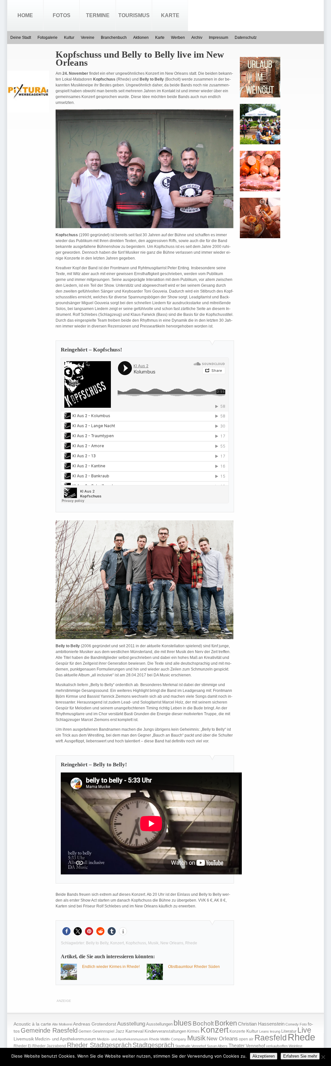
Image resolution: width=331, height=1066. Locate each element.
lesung (275, 1031)
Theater (237, 1045)
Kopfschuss (136, 943)
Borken (226, 1023)
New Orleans (171, 943)
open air (246, 1039)
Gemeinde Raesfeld (49, 1030)
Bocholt (203, 1023)
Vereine (87, 37)
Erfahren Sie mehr (300, 1056)
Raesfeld (270, 1037)
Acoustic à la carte (32, 1024)
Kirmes (193, 1031)
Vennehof (255, 1045)
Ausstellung (131, 1024)
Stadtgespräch (153, 1045)
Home (25, 15)
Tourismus (134, 15)
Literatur (288, 1031)
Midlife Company (173, 1039)
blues (183, 1023)
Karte (170, 15)
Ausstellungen (159, 1024)
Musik (153, 943)
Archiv (196, 37)
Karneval (134, 1031)
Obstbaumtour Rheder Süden (194, 966)
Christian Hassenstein (261, 1024)
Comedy (292, 1024)
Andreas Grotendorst (94, 1024)
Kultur (69, 37)
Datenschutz (246, 37)
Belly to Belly (97, 943)
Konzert (117, 943)
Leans (264, 1031)
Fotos (61, 15)
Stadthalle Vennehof (190, 1046)
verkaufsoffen (277, 1046)
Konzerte (237, 1031)
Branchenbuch (114, 37)
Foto (303, 1024)
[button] (66, 931)
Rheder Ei (22, 1046)
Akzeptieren (263, 1056)
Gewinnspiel (103, 1031)
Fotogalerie (47, 37)
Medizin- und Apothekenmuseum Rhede (128, 1039)
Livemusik (24, 1038)
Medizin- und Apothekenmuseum (65, 1039)
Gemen (85, 1031)
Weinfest (295, 1046)
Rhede (191, 943)
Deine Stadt (20, 37)
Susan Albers (217, 1046)
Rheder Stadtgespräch (99, 1045)
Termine (98, 15)
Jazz (119, 1031)
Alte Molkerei (62, 1024)
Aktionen (141, 37)
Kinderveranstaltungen (165, 1031)
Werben (178, 37)
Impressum (218, 37)
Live (304, 1030)
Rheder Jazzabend (49, 1046)
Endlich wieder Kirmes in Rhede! (111, 966)
